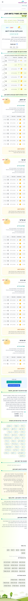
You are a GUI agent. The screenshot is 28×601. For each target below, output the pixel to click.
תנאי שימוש (23, 550)
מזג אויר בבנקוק (22, 568)
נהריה (6, 441)
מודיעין (16, 438)
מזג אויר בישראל (22, 579)
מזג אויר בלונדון (15, 562)
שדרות (5, 453)
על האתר (12, 550)
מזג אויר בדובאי (7, 568)
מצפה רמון (20, 441)
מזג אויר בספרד (6, 582)
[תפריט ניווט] (2, 2)
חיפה (15, 432)
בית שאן (13, 429)
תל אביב (21, 456)
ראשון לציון (20, 453)
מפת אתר (23, 553)
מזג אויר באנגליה (22, 582)
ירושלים (21, 435)
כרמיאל (6, 435)
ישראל (24, 16)
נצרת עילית (14, 444)
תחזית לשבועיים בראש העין (13, 382)
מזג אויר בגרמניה (14, 582)
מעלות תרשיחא (7, 438)
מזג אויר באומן (14, 568)
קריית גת (15, 450)
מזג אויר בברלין (22, 565)
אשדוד (15, 426)
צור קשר (17, 550)
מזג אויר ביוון (22, 585)
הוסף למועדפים (13, 34)
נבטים (13, 441)
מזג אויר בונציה (22, 571)
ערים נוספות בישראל (13, 385)
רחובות (12, 453)
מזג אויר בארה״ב (15, 585)
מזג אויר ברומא (22, 562)
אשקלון (8, 426)
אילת (22, 426)
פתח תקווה (8, 447)
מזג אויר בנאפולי (7, 571)
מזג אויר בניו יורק (7, 562)
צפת (22, 450)
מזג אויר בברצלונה (14, 565)
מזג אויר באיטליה (14, 579)
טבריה (9, 432)
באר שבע (21, 429)
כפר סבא (14, 435)
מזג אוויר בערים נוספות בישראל (11, 22)
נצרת (22, 444)
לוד (22, 438)
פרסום (8, 550)
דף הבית (23, 5)
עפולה (16, 447)
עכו (22, 447)
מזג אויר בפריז (6, 565)
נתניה (6, 444)
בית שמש (6, 429)
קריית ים (7, 450)
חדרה (22, 432)
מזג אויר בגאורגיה (7, 585)
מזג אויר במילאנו (14, 571)
